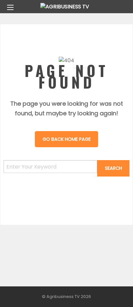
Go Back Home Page (67, 139)
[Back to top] (112, 292)
